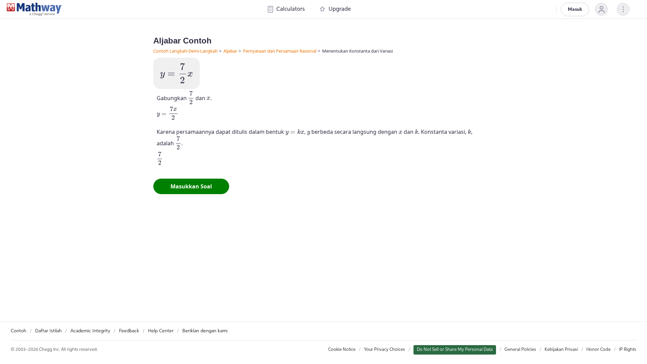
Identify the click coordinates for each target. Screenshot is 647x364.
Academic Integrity (90, 331)
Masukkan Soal (191, 186)
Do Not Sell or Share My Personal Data (455, 349)
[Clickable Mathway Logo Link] (34, 9)
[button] (601, 9)
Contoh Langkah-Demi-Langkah (185, 51)
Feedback (129, 331)
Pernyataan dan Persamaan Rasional (279, 51)
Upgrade (340, 9)
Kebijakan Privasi (561, 349)
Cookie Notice (342, 349)
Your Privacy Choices (384, 349)
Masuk (575, 9)
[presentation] (176, 73)
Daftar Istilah (48, 331)
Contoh (18, 331)
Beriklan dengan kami (204, 331)
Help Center (161, 331)
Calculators (290, 9)
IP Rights (627, 349)
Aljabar (230, 51)
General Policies (520, 349)
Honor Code (598, 349)
